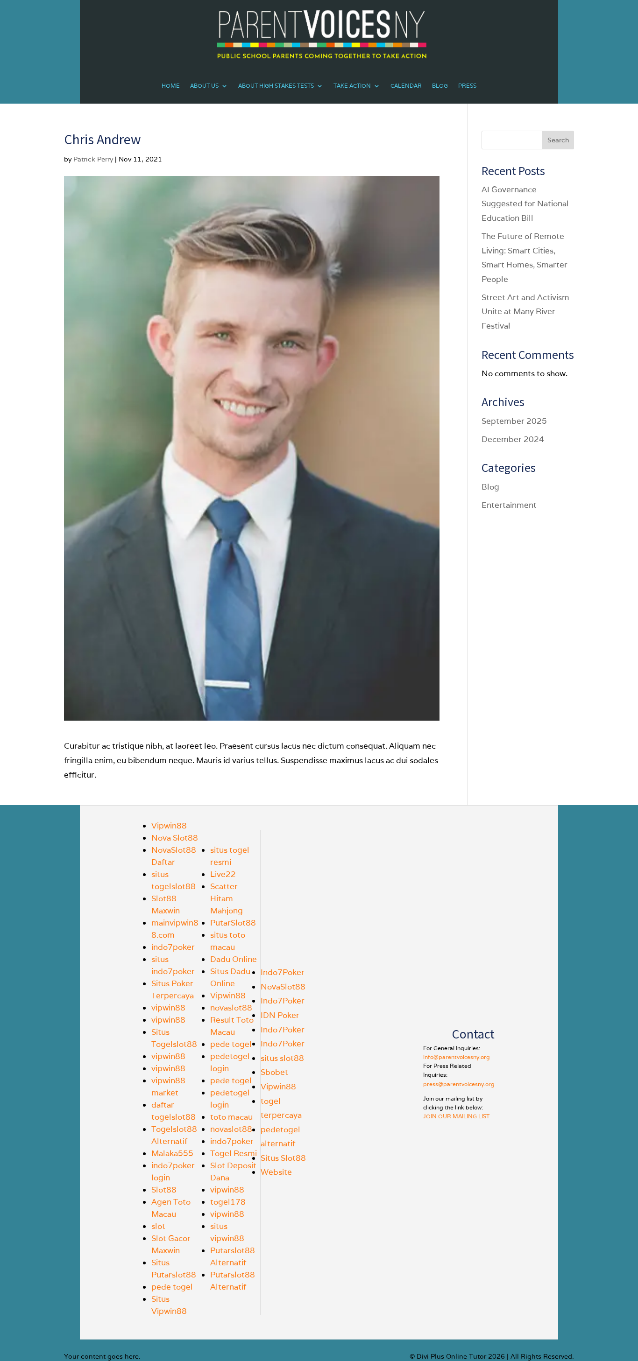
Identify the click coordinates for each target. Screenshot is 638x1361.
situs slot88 (282, 1058)
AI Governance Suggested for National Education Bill (525, 203)
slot (158, 1226)
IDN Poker (280, 1015)
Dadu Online (233, 959)
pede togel (172, 1287)
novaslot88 (231, 1008)
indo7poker (173, 947)
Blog (440, 85)
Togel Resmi (233, 1153)
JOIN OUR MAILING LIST (456, 1116)
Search (558, 140)
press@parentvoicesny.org (459, 1083)
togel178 (228, 1202)
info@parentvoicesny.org (456, 1056)
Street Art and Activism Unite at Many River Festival (525, 311)
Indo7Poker (283, 972)
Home (171, 85)
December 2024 (513, 439)
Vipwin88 (169, 826)
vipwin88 (168, 1008)
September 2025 (514, 421)
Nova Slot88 (174, 838)
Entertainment (509, 505)
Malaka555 (172, 1153)
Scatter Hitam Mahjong (226, 898)
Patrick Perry (93, 159)
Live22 (223, 874)
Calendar (406, 85)
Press (467, 85)
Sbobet (274, 1072)
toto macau (231, 1117)
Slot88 (164, 1190)
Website (276, 1172)
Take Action (352, 85)
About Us (204, 85)
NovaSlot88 (283, 987)
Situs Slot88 (283, 1158)
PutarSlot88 (233, 923)
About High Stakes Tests (276, 85)
